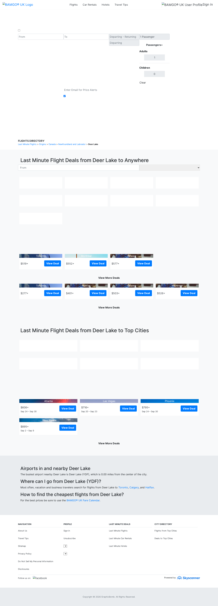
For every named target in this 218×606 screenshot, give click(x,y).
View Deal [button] (52, 263)
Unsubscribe (69, 538)
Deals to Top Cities (163, 538)
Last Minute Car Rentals (120, 538)
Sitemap (22, 546)
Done (164, 82)
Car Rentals (90, 4)
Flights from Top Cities (165, 531)
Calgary (134, 487)
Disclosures (117, 116)
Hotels (105, 4)
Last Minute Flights (118, 531)
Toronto (123, 487)
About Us (22, 531)
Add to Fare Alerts (77, 96)
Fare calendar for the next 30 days (39, 88)
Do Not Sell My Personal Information (35, 561)
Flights (74, 4)
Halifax (149, 487)
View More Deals (109, 277)
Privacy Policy (102, 116)
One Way (26, 30)
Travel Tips (121, 4)
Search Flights (185, 59)
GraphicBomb (108, 597)
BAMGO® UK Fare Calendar (83, 500)
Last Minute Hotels (118, 546)
